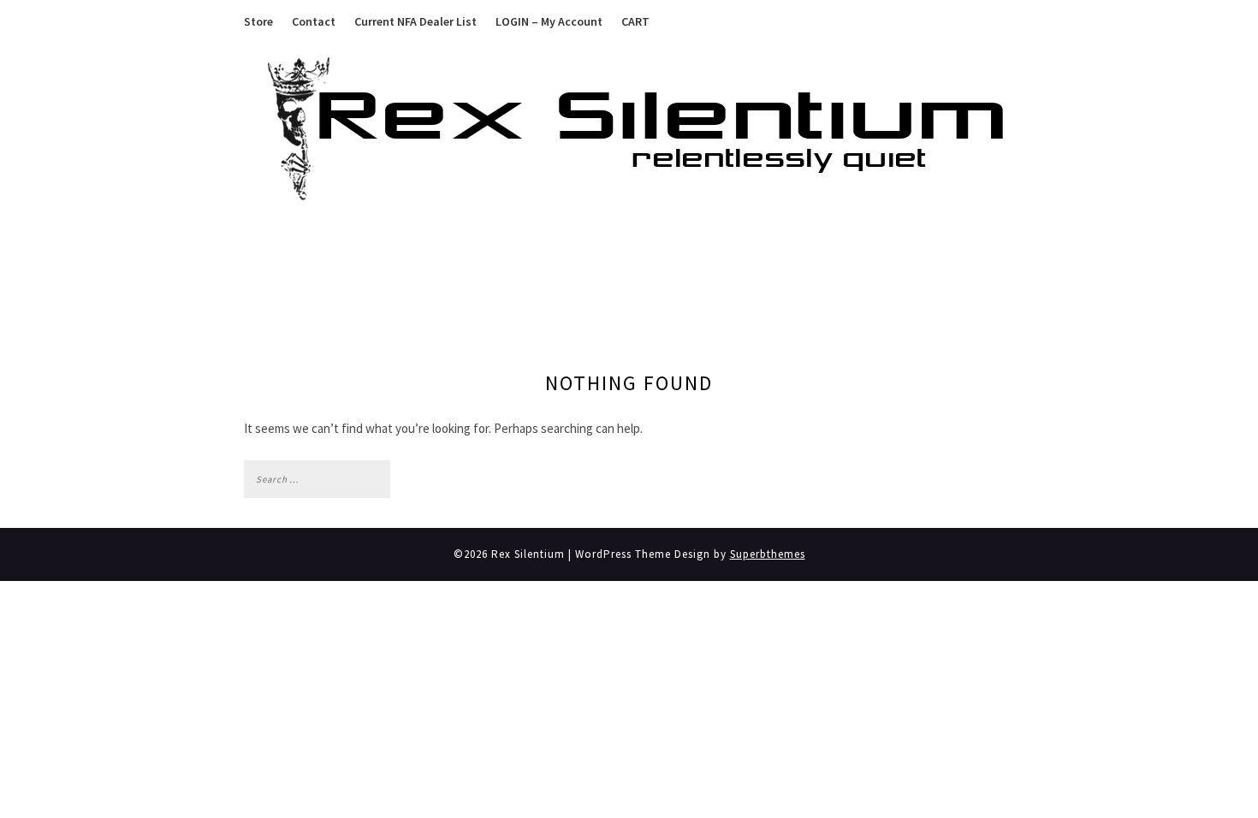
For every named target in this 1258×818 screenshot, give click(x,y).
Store (258, 21)
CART (635, 21)
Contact (313, 21)
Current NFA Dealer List (415, 21)
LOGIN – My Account (548, 21)
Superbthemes (767, 554)
